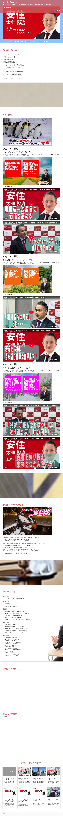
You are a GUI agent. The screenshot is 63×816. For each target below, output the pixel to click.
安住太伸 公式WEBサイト (11, 2)
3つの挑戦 (13, 4)
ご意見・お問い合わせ (39, 4)
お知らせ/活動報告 (7, 7)
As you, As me (6, 4)
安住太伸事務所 (48, 4)
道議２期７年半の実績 (21, 4)
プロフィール (30, 4)
